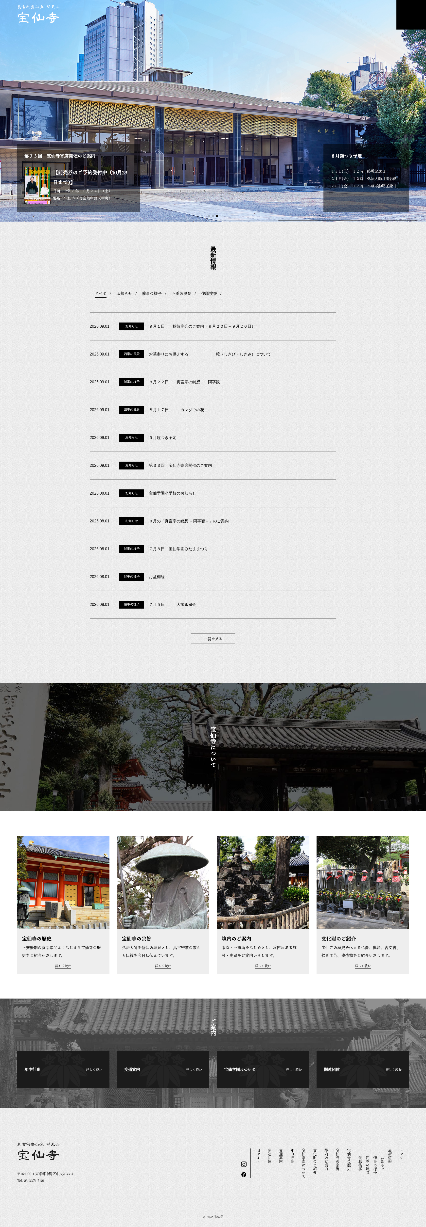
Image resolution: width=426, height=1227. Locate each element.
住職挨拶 (360, 1163)
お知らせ (382, 1163)
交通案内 (281, 1155)
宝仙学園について (303, 1163)
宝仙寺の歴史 (349, 1159)
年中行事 (292, 1155)
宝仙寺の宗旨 (337, 1159)
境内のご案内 (326, 1159)
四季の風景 (368, 1165)
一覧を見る (213, 638)
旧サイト (258, 1155)
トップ (401, 1154)
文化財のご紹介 (315, 1161)
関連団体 (269, 1155)
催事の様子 (375, 1165)
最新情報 (390, 1155)
